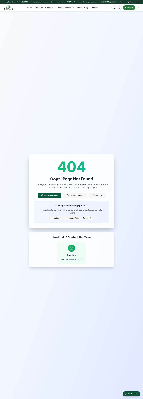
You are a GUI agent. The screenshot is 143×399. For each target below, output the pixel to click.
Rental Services (64, 8)
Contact (94, 8)
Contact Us (87, 218)
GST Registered (110, 2)
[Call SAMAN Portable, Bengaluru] (113, 7)
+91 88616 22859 (22, 2)
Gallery (79, 8)
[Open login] (138, 7)
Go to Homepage (51, 195)
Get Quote (129, 8)
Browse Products (76, 195)
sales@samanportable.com (39, 2)
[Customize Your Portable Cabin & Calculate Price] (119, 7)
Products (49, 8)
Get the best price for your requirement (106, 392)
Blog (86, 8)
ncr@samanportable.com (88, 2)
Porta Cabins (56, 218)
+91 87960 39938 (72, 2)
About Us (39, 8)
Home (29, 8)
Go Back (98, 195)
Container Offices (72, 218)
